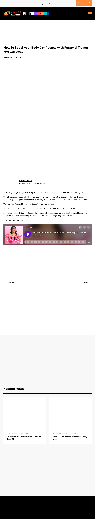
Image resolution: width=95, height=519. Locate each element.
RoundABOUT (24, 433)
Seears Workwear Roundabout (26, 13)
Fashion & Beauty (59, 433)
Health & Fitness (13, 433)
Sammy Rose (25, 180)
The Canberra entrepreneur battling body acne (70, 438)
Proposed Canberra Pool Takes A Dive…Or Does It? (24, 438)
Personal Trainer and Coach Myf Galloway (31, 204)
